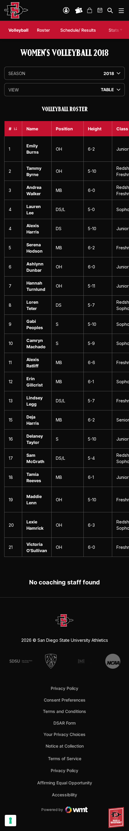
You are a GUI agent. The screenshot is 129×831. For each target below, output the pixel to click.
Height (94, 128)
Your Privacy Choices (65, 734)
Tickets (79, 10)
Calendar (100, 10)
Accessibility (64, 794)
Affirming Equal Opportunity (64, 782)
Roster (43, 30)
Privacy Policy (64, 688)
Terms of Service (64, 758)
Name (32, 128)
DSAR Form (64, 722)
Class (122, 128)
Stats (114, 30)
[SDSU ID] (66, 10)
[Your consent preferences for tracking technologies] (10, 820)
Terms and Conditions (64, 711)
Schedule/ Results (78, 30)
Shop (89, 10)
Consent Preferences (65, 699)
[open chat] (117, 817)
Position (64, 128)
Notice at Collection (65, 745)
